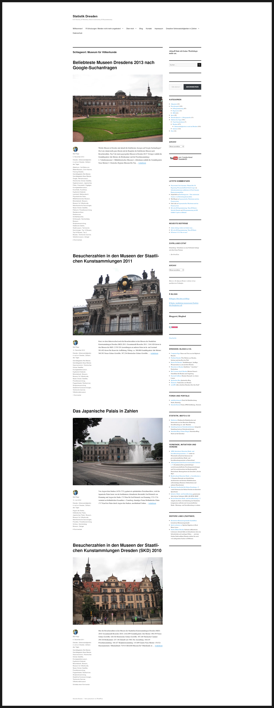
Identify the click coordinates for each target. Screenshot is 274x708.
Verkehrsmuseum (78, 237)
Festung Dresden (78, 172)
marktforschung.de (176, 400)
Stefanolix (174, 383)
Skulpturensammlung (79, 223)
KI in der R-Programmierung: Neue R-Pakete (183, 230)
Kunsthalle (76, 190)
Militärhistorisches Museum (81, 199)
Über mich (130, 28)
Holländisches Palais (79, 513)
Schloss (75, 524)
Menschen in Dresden (177, 367)
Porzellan (76, 522)
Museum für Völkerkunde (80, 203)
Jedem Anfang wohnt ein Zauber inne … (182, 228)
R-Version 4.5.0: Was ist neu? (179, 232)
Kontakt (149, 28)
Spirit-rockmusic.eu (176, 525)
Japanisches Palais (79, 515)
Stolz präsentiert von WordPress (94, 699)
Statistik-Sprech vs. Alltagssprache (181, 117)
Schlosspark (76, 219)
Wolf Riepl (76, 154)
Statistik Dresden (85, 16)
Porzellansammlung (85, 210)
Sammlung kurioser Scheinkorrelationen (182, 427)
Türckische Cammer (85, 235)
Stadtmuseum (77, 228)
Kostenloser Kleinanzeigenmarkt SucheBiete (184, 520)
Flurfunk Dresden (176, 358)
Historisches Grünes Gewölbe (82, 181)
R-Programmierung (178, 108)
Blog (141, 28)
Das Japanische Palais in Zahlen (105, 411)
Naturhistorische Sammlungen (82, 205)
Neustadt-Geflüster (176, 376)
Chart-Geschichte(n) (178, 122)
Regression (176, 111)
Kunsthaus (83, 190)
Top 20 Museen (77, 232)
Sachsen (175, 129)
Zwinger (86, 237)
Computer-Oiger (175, 353)
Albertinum (76, 167)
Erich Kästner (87, 169)
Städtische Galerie (78, 226)
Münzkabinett (77, 201)
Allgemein (174, 104)
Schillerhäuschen (78, 217)
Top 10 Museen (86, 230)
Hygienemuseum (78, 183)
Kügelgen (88, 185)
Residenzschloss (78, 212)
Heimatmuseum (83, 178)
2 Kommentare (77, 240)
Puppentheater (77, 383)
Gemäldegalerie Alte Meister (81, 174)
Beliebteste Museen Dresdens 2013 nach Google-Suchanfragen (113, 64)
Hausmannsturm (78, 365)
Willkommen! (78, 28)
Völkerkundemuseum (79, 392)
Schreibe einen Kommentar (81, 684)
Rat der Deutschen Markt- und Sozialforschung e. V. (186, 498)
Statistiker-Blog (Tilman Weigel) (180, 431)
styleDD (173, 385)
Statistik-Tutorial (175, 405)
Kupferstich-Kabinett (79, 192)
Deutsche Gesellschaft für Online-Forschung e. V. (185, 487)
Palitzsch (76, 210)
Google (75, 178)
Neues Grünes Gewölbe (80, 208)
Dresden (75, 160)
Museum (84, 201)
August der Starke (78, 511)
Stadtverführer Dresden (177, 529)
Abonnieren (192, 87)
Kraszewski (81, 185)
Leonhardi (76, 194)
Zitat (172, 131)
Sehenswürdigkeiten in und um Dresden (185, 126)
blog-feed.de (172, 338)
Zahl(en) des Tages (176, 120)
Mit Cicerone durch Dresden (179, 371)
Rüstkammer (77, 214)
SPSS (174, 113)
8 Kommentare (77, 529)
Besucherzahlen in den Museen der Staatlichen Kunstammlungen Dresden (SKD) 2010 (117, 547)
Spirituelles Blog (176, 380)
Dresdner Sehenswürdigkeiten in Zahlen (181, 28)
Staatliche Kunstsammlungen (82, 388)
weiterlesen (142, 163)
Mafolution (174, 420)
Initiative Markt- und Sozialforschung (182, 494)
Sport (172, 115)
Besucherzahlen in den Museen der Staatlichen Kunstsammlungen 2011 (116, 258)
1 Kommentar (77, 395)
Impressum (159, 28)
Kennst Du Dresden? (177, 362)
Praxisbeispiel (175, 106)
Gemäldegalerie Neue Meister (82, 176)
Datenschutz (77, 33)
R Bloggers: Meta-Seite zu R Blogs (179, 298)
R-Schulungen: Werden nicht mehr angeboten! (103, 28)
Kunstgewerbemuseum (80, 187)
